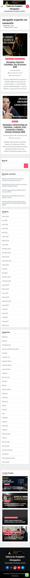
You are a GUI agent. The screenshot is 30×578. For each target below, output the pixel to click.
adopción (4, 341)
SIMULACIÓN (6, 441)
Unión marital (5, 462)
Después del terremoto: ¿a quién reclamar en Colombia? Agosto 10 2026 (15, 505)
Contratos (4, 373)
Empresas (5, 397)
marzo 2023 (5, 321)
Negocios (4, 429)
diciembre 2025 (6, 248)
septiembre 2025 (6, 260)
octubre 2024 (5, 285)
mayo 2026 (5, 228)
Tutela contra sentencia (8, 458)
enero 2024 (5, 293)
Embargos (5, 393)
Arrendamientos (6, 345)
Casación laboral (19, 58)
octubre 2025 (5, 256)
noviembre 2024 (6, 281)
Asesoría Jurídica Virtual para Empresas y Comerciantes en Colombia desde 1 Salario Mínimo (14, 203)
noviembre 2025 (6, 252)
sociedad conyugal (7, 450)
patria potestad (6, 433)
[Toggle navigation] (2, 6)
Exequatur (5, 401)
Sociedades (5, 454)
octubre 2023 (5, 297)
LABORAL (5, 417)
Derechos (4, 381)
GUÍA (3, 413)
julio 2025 (4, 268)
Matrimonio (5, 425)
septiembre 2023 (6, 301)
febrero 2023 (5, 325)
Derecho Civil (6, 377)
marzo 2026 (5, 236)
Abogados (5, 336)
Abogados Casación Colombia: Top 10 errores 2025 (15, 64)
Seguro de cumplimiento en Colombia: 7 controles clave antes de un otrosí (13, 488)
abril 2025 (5, 272)
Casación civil (9, 58)
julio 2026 (4, 220)
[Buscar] (26, 165)
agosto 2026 (5, 216)
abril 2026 (5, 232)
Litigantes (4, 421)
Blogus (23, 573)
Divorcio (4, 385)
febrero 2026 (5, 240)
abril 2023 (5, 317)
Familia (4, 405)
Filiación (4, 409)
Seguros (4, 437)
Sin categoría (5, 446)
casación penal (6, 369)
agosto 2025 (5, 264)
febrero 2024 (5, 289)
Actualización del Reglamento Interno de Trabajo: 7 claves (14, 537)
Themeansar (14, 575)
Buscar (5, 160)
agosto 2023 (5, 305)
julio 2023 (4, 309)
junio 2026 (5, 224)
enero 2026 (5, 244)
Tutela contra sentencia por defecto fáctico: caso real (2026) (14, 521)
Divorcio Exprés (6, 389)
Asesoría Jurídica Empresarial (10, 349)
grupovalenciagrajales (15, 70)
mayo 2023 (5, 313)
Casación (15, 121)
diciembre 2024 (6, 277)
